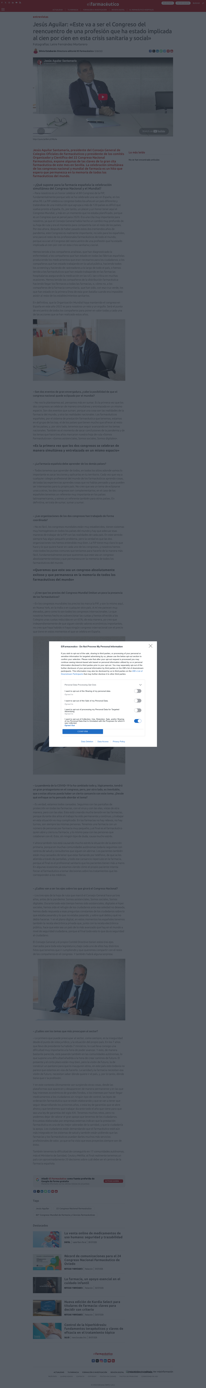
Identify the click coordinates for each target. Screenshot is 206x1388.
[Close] (151, 646)
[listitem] (103, 684)
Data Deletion (87, 741)
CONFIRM (83, 731)
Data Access (103, 741)
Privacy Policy (119, 741)
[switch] (137, 691)
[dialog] (103, 694)
